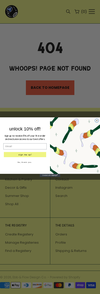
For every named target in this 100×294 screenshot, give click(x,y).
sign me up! (25, 154)
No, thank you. (25, 162)
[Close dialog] (97, 120)
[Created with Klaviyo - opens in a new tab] (50, 175)
